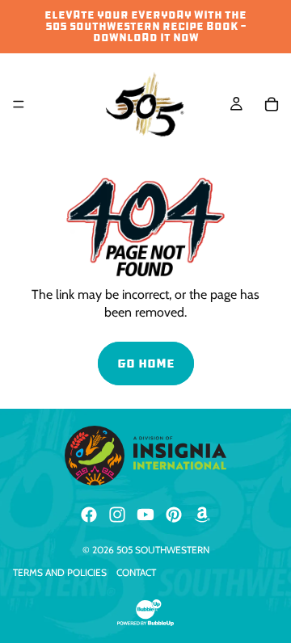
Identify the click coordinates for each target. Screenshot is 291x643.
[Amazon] (202, 514)
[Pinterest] (173, 514)
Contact (136, 572)
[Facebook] (89, 514)
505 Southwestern (162, 550)
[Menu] (18, 104)
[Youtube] (145, 514)
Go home (146, 363)
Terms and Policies (60, 572)
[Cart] (271, 104)
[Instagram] (117, 514)
